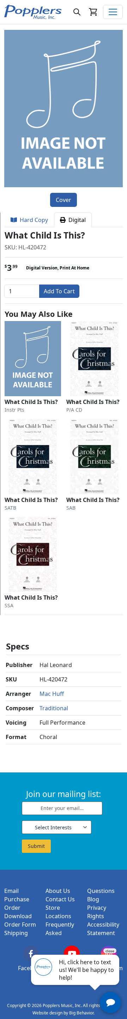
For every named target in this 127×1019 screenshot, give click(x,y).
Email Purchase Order (16, 899)
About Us (58, 891)
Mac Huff (52, 694)
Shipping (16, 933)
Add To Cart (59, 291)
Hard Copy (32, 220)
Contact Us (60, 899)
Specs (17, 646)
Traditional (54, 708)
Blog (93, 899)
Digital (76, 220)
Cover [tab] (63, 200)
